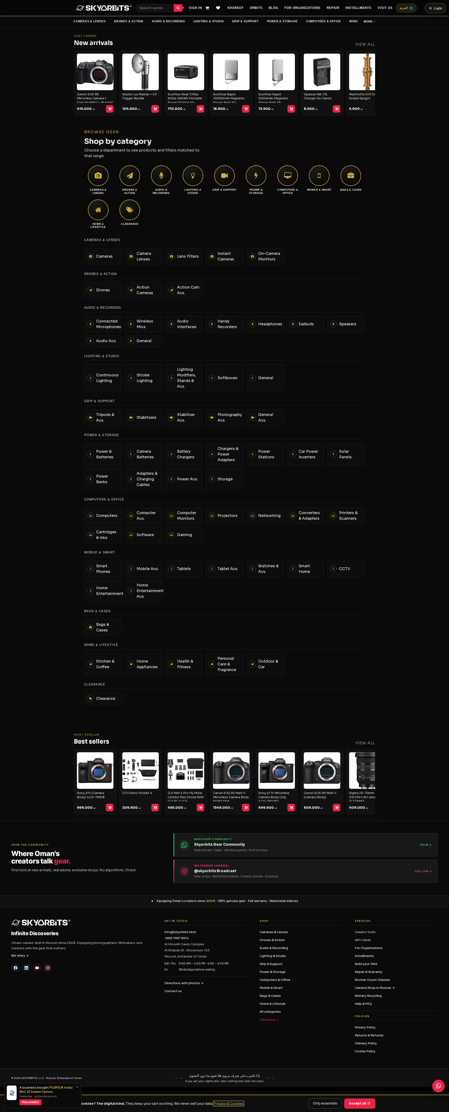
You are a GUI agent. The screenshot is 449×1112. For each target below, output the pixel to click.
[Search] (178, 8)
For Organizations (302, 8)
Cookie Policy (365, 1051)
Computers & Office (323, 21)
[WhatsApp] (438, 1086)
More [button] (368, 21)
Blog (273, 8)
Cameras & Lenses (89, 21)
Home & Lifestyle (273, 1004)
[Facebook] (15, 968)
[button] (325, 1103)
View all (365, 44)
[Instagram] (47, 968)
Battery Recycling (368, 996)
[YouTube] (37, 968)
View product (30, 1102)
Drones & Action (128, 21)
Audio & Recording (168, 21)
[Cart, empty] (209, 8)
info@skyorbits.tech (180, 932)
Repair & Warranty (368, 972)
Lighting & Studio (208, 21)
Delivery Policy (366, 1043)
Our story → (20, 955)
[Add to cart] (109, 109)
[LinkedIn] (26, 968)
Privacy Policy (365, 1027)
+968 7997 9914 (176, 938)
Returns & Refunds (369, 1035)
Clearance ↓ (269, 1020)
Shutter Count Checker (372, 980)
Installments (364, 956)
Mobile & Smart (271, 988)
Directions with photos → (183, 983)
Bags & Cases (270, 996)
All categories (270, 1012)
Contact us (173, 991)
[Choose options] (155, 109)
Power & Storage (282, 21)
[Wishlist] (220, 8)
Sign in (195, 8)
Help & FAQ (363, 1004)
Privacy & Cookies (228, 1103)
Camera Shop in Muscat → (375, 988)
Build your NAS (366, 964)
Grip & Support (245, 21)
